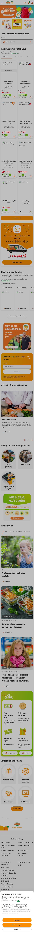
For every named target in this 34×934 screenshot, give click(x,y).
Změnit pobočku (15, 53)
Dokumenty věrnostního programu (8, 874)
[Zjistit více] (6, 24)
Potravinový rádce (7, 565)
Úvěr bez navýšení (25, 781)
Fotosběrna (8, 802)
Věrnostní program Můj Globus (8, 846)
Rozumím (17, 920)
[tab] (6, 57)
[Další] (31, 11)
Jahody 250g (25, 201)
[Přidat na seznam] (14, 96)
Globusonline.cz (23, 850)
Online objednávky (24, 845)
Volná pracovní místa (24, 862)
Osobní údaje (5, 867)
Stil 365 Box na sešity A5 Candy (9, 202)
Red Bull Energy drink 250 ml (8, 122)
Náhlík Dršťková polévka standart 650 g (9, 162)
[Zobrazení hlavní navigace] (2, 2)
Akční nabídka (5, 842)
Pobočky (3, 37)
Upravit (16, 929)
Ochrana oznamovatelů (8, 878)
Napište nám (5, 890)
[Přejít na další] (12, 17)
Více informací (17, 262)
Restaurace (25, 465)
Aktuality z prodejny (8, 466)
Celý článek (7, 581)
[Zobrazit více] (14, 565)
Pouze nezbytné (17, 925)
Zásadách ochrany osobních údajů (11, 377)
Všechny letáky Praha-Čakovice (17, 316)
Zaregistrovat (11, 753)
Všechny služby (17, 808)
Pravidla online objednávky (5, 863)
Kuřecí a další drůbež (7, 616)
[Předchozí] (2, 11)
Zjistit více (7, 432)
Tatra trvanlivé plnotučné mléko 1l (25, 82)
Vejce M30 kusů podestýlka (8, 82)
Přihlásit (27, 753)
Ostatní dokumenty (7, 884)
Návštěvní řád (5, 881)
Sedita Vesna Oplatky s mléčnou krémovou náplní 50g (25, 163)
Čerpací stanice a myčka (8, 488)
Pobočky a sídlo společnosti (6, 854)
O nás (19, 865)
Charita (4, 667)
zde (18, 901)
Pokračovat (15, 218)
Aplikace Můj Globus (7, 850)
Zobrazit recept (8, 632)
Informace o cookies (7, 870)
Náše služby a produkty (25, 842)
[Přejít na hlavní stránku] (8, 2)
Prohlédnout (8, 308)
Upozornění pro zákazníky (22, 854)
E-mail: (5, 363)
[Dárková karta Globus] (28, 24)
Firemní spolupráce (7, 887)
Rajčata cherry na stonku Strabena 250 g (25, 122)
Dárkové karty (8, 780)
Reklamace (25, 802)
